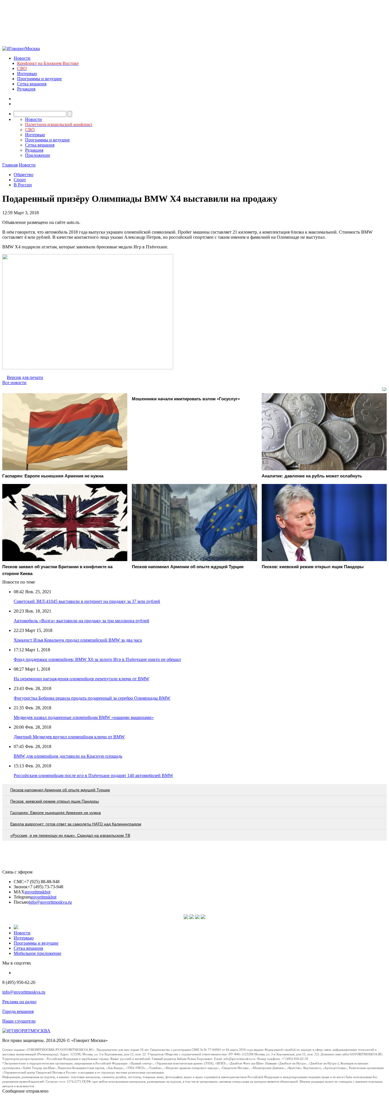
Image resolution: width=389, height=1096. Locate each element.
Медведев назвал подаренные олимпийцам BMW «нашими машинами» (84, 717)
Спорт (20, 179)
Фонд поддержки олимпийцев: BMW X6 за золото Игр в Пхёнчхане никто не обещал (97, 659)
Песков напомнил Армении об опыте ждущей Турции (60, 790)
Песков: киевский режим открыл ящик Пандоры (54, 801)
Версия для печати (25, 377)
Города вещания (18, 1011)
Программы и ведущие (39, 78)
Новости (22, 58)
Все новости (14, 382)
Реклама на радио (19, 1001)
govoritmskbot (37, 891)
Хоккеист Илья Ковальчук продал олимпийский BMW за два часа (78, 640)
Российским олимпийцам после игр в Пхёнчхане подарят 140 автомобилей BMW (93, 775)
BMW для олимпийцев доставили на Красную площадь (68, 756)
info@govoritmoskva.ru (50, 902)
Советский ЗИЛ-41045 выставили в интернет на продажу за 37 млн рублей (87, 601)
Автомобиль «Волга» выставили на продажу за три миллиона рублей (81, 620)
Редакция (26, 88)
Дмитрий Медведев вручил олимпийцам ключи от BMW (69, 736)
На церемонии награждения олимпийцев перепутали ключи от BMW (81, 678)
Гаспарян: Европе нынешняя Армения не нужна (55, 812)
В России (23, 184)
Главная (10, 164)
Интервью (27, 73)
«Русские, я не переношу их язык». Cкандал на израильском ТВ (70, 835)
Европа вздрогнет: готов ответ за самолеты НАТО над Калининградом (75, 824)
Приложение (37, 155)
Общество (23, 174)
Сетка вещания (31, 83)
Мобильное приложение (37, 953)
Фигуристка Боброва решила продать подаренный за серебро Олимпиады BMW (92, 698)
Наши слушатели (19, 1021)
